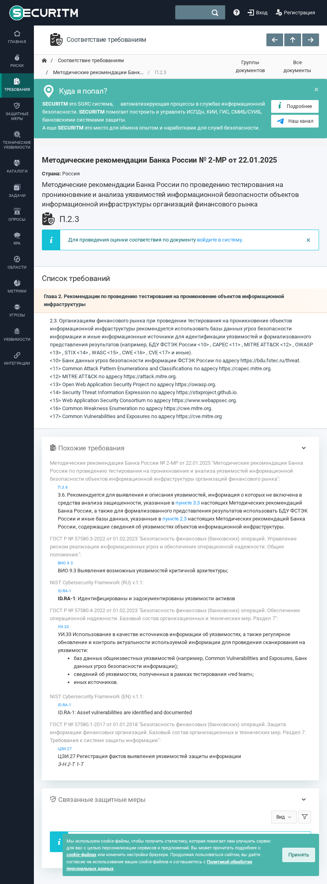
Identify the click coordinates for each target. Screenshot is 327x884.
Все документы (297, 66)
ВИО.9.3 (65, 563)
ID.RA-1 (64, 590)
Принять (298, 855)
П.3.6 (63, 487)
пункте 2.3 (174, 519)
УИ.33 (63, 626)
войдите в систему (219, 240)
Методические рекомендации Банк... (98, 72)
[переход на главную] (44, 61)
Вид (280, 817)
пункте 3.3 (187, 503)
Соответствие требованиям (90, 60)
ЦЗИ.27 (65, 748)
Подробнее (299, 106)
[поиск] (215, 12)
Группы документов (250, 66)
